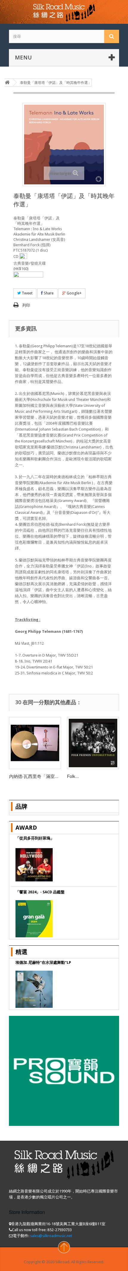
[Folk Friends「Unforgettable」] (93, 743)
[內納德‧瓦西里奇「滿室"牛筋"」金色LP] (35, 743)
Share (48, 293)
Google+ (74, 293)
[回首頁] (7, 82)
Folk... (73, 776)
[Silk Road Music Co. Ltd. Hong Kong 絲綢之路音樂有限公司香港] (64, 12)
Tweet (26, 293)
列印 (26, 305)
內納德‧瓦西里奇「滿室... (33, 776)
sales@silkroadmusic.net (51, 1236)
